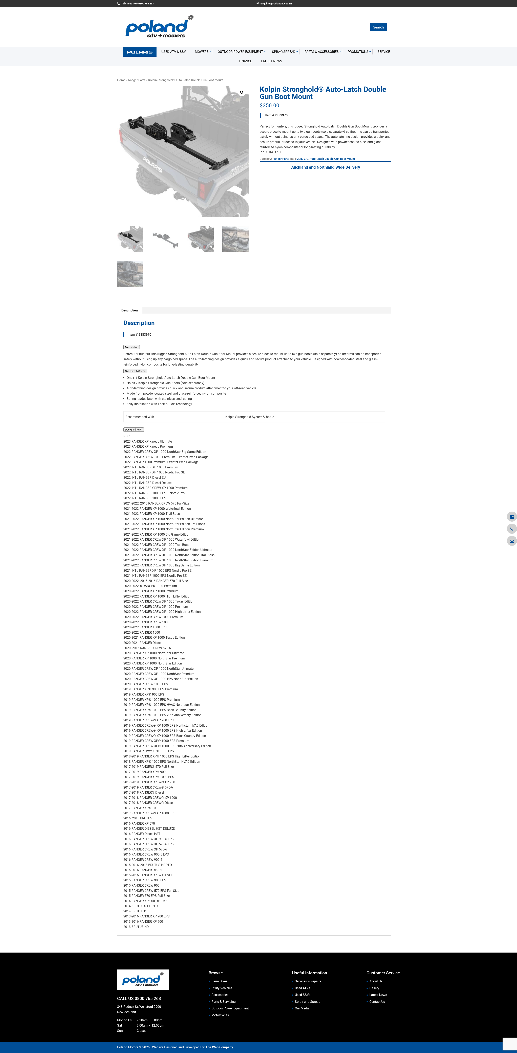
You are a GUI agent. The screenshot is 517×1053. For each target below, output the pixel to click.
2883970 (302, 158)
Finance (245, 61)
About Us (375, 981)
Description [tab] (129, 310)
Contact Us (377, 1002)
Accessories (219, 995)
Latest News (271, 61)
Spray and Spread (307, 1002)
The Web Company (219, 1047)
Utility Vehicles (221, 988)
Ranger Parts (136, 80)
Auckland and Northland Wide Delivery (325, 167)
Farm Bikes (219, 981)
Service (383, 52)
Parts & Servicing (223, 1002)
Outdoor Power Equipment (240, 52)
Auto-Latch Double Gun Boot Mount (332, 158)
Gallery (374, 988)
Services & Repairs (308, 981)
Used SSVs (302, 995)
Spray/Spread (283, 52)
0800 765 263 (148, 998)
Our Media (302, 1008)
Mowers (202, 52)
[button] (242, 92)
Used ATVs (302, 988)
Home (121, 80)
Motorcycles (220, 1015)
